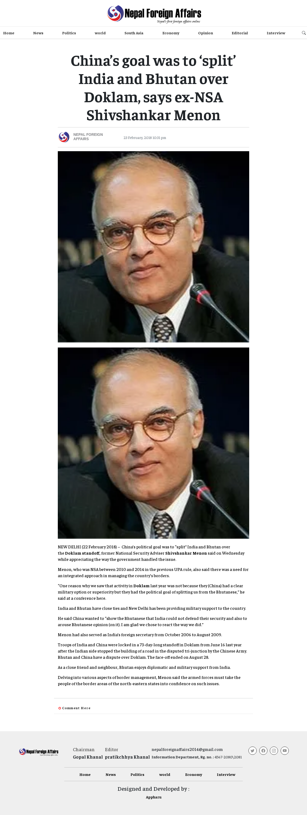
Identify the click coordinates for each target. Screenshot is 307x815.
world (100, 32)
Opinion (205, 32)
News (38, 32)
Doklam (141, 585)
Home (8, 32)
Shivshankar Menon (186, 553)
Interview (276, 32)
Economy (170, 32)
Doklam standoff (82, 553)
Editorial (240, 32)
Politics (69, 32)
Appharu (153, 796)
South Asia (133, 32)
